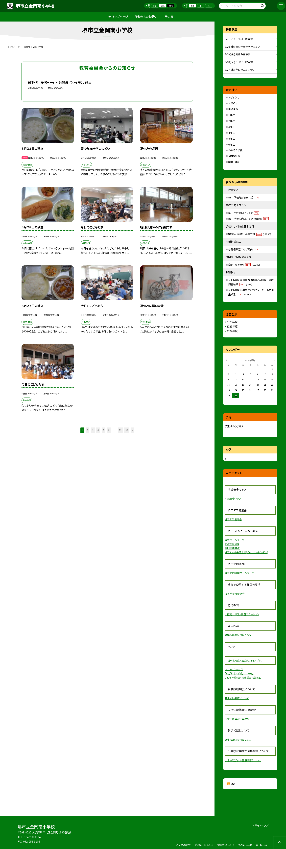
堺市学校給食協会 (235, 593)
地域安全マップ (233, 498)
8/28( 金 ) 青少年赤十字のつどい (242, 46)
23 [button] (120, 430)
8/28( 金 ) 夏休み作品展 (237, 54)
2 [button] (87, 430)
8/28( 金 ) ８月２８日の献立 (239, 62)
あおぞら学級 (235, 150)
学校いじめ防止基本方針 (249, 234)
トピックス (233, 97)
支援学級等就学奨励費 (237, 719)
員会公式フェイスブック (250, 660)
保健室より (234, 156)
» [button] (132, 430)
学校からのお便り (145, 16)
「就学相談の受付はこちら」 (239, 673)
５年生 (231, 138)
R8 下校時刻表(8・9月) (244, 197)
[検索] (263, 5)
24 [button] (126, 430)
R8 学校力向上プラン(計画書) (248, 218)
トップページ (120, 16)
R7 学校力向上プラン (243, 212)
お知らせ (233, 103)
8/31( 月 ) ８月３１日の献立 (239, 39)
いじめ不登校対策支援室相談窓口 (243, 677)
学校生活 (233, 109)
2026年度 (232, 322)
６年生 (231, 144)
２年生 (231, 121)
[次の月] (274, 359)
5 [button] (103, 430)
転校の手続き (232, 544)
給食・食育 (233, 162)
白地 (163, 5)
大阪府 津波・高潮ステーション (242, 614)
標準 (192, 5)
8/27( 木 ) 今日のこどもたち (239, 69)
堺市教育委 (233, 660)
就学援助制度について (237, 698)
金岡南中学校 (232, 548)
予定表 (169, 16)
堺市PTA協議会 (233, 519)
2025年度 (232, 326)
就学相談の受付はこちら (238, 635)
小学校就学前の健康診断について (243, 760)
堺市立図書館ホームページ (239, 573)
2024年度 (232, 331)
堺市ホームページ (234, 540)
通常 (154, 5)
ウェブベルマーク (234, 669)
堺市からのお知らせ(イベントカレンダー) (246, 552)
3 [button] (93, 430)
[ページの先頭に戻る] (279, 842)
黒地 (171, 5)
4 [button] (98, 430)
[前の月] (226, 359)
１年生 (231, 115)
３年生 (231, 126)
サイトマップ (261, 825)
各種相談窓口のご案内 (243, 249)
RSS (233, 784)
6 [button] (108, 430)
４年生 (231, 132)
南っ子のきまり (244, 264)
